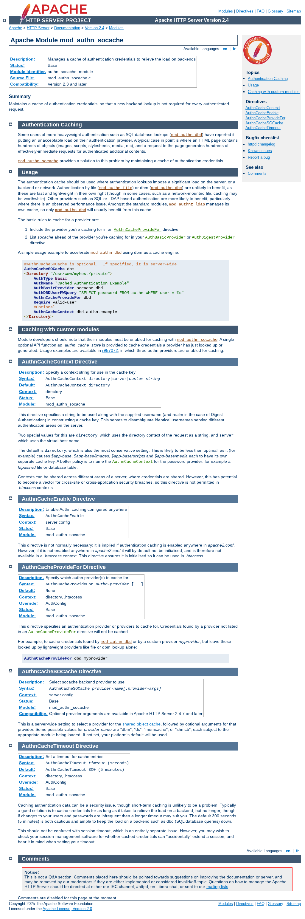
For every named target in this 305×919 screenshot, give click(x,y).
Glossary (275, 11)
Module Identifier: (28, 71)
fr (234, 49)
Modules (225, 11)
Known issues (260, 150)
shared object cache (141, 724)
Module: (27, 404)
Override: (28, 603)
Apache (15, 28)
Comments (257, 173)
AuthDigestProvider (213, 237)
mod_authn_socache (38, 161)
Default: (27, 385)
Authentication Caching (268, 78)
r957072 (110, 350)
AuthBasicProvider (165, 237)
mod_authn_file (115, 187)
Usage (253, 85)
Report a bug (259, 157)
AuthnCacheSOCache (264, 123)
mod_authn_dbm (166, 187)
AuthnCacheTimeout (263, 128)
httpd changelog (261, 144)
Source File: (22, 77)
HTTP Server (38, 28)
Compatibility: (24, 84)
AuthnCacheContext (262, 108)
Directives (244, 11)
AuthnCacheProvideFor (265, 118)
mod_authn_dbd (186, 134)
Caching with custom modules (274, 91)
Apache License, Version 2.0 (67, 908)
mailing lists (217, 886)
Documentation (67, 28)
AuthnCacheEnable (261, 113)
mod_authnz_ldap (187, 204)
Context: (28, 391)
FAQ (260, 11)
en (225, 49)
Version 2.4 (94, 28)
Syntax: (27, 378)
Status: (17, 65)
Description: (22, 59)
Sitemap (294, 11)
